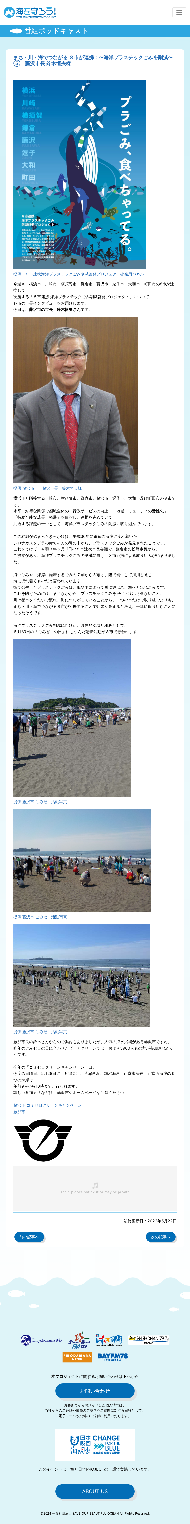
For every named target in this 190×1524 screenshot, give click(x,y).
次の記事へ (161, 1236)
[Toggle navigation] (179, 12)
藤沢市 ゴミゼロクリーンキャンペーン (47, 1105)
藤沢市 (19, 1111)
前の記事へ (29, 1236)
